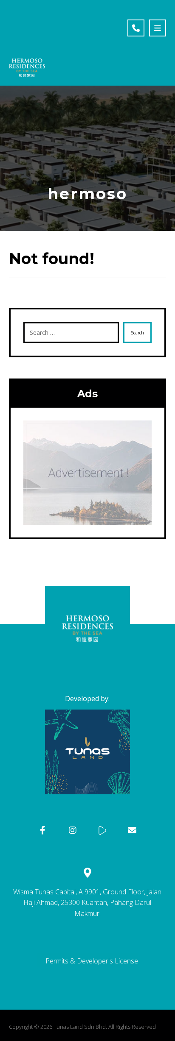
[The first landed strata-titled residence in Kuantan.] (27, 41)
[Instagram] (72, 830)
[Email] (132, 830)
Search (137, 333)
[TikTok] (102, 830)
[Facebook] (43, 830)
